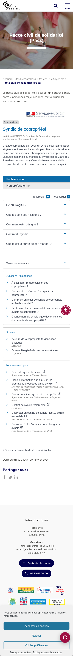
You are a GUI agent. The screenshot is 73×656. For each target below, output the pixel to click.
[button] (36, 205)
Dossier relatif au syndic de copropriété (34, 394)
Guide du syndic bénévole (27, 372)
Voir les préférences (36, 645)
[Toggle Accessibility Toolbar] (65, 310)
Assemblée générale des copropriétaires (35, 350)
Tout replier (39, 196)
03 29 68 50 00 (38, 573)
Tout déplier (60, 196)
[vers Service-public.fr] (45, 114)
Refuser (36, 635)
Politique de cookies (20, 652)
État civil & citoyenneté (51, 79)
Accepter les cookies (36, 625)
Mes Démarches (25, 79)
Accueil (7, 79)
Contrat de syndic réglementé (29, 404)
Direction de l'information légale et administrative (28, 450)
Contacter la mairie (38, 563)
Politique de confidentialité (47, 652)
